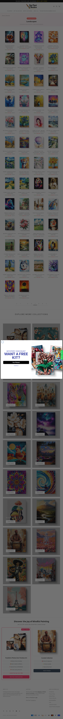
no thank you (16, 365)
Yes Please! (16, 362)
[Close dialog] (2, 342)
